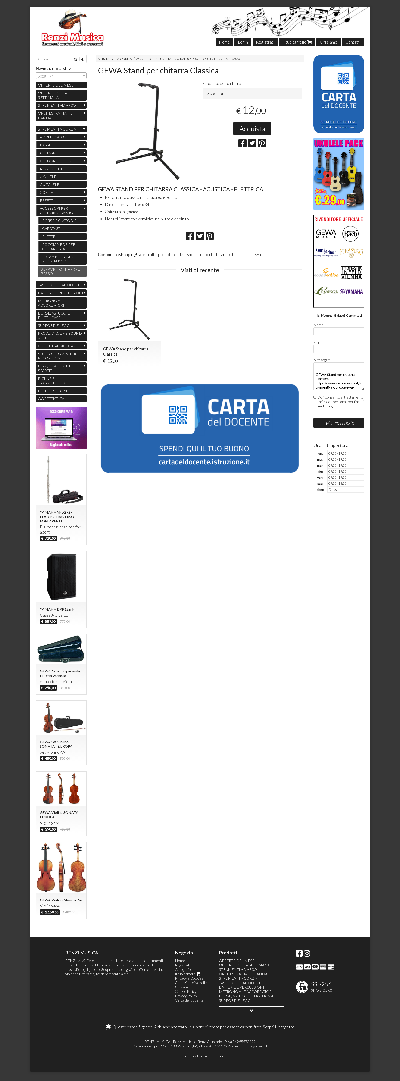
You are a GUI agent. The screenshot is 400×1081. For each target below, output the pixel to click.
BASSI (45, 145)
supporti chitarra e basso (220, 254)
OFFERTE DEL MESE (56, 85)
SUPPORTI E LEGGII (55, 325)
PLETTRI (49, 236)
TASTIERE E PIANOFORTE (60, 285)
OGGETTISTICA (51, 398)
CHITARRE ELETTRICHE (60, 161)
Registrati (265, 41)
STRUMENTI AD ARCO (57, 105)
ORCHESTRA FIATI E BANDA (55, 115)
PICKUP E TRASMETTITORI (52, 380)
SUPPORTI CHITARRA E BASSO (218, 59)
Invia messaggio (338, 422)
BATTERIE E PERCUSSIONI (60, 293)
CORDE (46, 192)
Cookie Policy (186, 991)
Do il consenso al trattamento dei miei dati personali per (338, 401)
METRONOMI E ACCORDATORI (51, 302)
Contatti (353, 41)
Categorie (183, 969)
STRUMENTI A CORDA (115, 59)
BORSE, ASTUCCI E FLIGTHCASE (54, 315)
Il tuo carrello (295, 41)
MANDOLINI (51, 168)
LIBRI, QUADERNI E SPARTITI (54, 368)
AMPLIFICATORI (54, 137)
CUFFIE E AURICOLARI (57, 346)
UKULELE (48, 176)
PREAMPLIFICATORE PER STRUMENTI (60, 258)
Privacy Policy (186, 996)
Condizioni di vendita (191, 982)
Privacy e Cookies (189, 978)
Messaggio (321, 360)
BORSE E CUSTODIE (59, 220)
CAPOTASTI (52, 228)
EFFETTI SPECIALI (53, 390)
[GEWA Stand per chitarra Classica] (147, 131)
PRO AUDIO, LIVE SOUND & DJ (60, 335)
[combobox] (61, 75)
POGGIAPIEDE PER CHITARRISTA (58, 246)
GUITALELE (49, 184)
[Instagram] (307, 955)
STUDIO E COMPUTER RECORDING (57, 355)
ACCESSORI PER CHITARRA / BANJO (163, 59)
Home (224, 41)
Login (243, 41)
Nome (318, 324)
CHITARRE (49, 152)
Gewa (255, 254)
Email (317, 342)
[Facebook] (299, 955)
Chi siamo (328, 41)
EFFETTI (47, 200)
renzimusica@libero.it (250, 1046)
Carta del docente (189, 1000)
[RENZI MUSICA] (200, 26)
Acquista (252, 128)
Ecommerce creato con (200, 1056)
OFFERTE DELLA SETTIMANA (52, 95)
